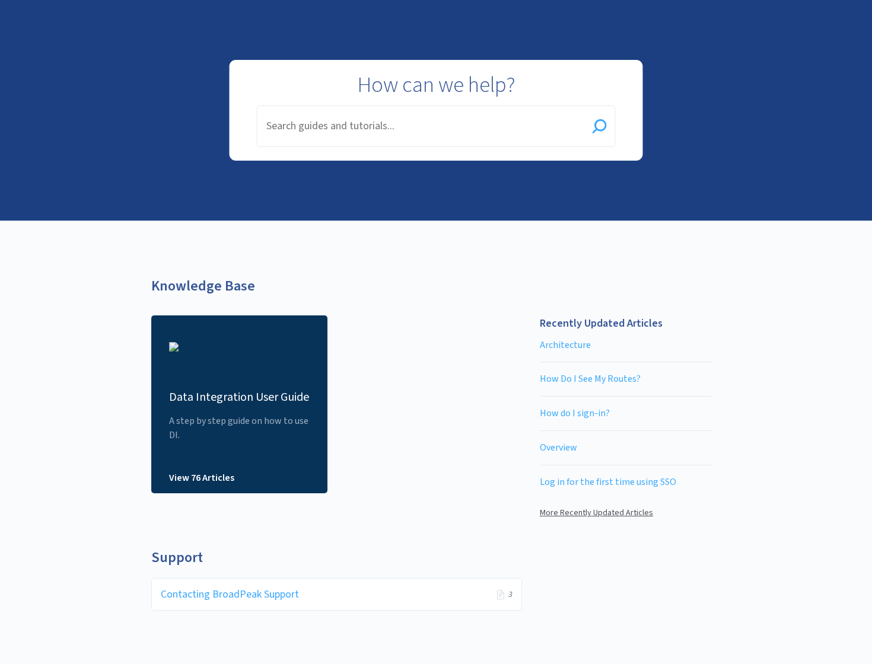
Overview (558, 447)
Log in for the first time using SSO (608, 482)
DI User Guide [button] (65, 7)
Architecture (565, 345)
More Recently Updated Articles (596, 512)
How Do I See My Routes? (590, 378)
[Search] (600, 127)
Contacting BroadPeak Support (230, 594)
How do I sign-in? (575, 413)
